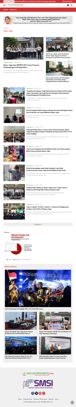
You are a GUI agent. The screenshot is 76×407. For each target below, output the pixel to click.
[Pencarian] (71, 5)
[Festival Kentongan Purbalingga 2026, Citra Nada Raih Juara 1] (38, 288)
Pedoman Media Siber (40, 399)
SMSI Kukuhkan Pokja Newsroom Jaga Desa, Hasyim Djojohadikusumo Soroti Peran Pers (53, 357)
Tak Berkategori (8, 62)
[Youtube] (43, 393)
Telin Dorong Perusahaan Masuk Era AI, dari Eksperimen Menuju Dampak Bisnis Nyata (18, 357)
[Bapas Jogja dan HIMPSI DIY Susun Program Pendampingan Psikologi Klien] (23, 48)
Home (20, 399)
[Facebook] (32, 393)
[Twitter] (36, 393)
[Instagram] (40, 393)
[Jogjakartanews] (15, 5)
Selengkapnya (38, 224)
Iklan (56, 399)
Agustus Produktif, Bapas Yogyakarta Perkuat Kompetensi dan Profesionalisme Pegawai (19, 332)
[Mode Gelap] (68, 5)
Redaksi (51, 399)
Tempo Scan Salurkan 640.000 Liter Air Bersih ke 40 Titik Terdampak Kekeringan (55, 332)
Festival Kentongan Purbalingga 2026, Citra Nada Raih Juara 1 (24, 309)
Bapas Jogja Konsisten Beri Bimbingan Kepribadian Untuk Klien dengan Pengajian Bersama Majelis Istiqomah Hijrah (57, 80)
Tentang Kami (27, 399)
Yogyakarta (29, 88)
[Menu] (4, 5)
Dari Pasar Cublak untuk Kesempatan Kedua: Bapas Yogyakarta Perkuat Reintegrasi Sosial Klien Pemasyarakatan (58, 55)
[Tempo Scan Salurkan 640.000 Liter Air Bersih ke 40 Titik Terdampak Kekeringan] (55, 321)
